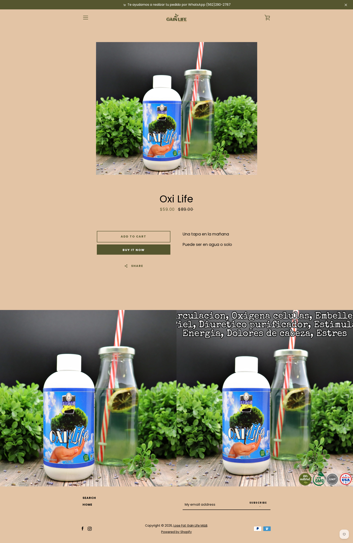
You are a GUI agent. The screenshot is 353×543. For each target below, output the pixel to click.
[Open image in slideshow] (176, 108)
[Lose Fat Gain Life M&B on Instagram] (90, 528)
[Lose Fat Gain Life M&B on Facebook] (82, 528)
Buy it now (134, 250)
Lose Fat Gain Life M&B (190, 525)
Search (89, 498)
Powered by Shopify (176, 532)
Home (87, 505)
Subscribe (258, 502)
